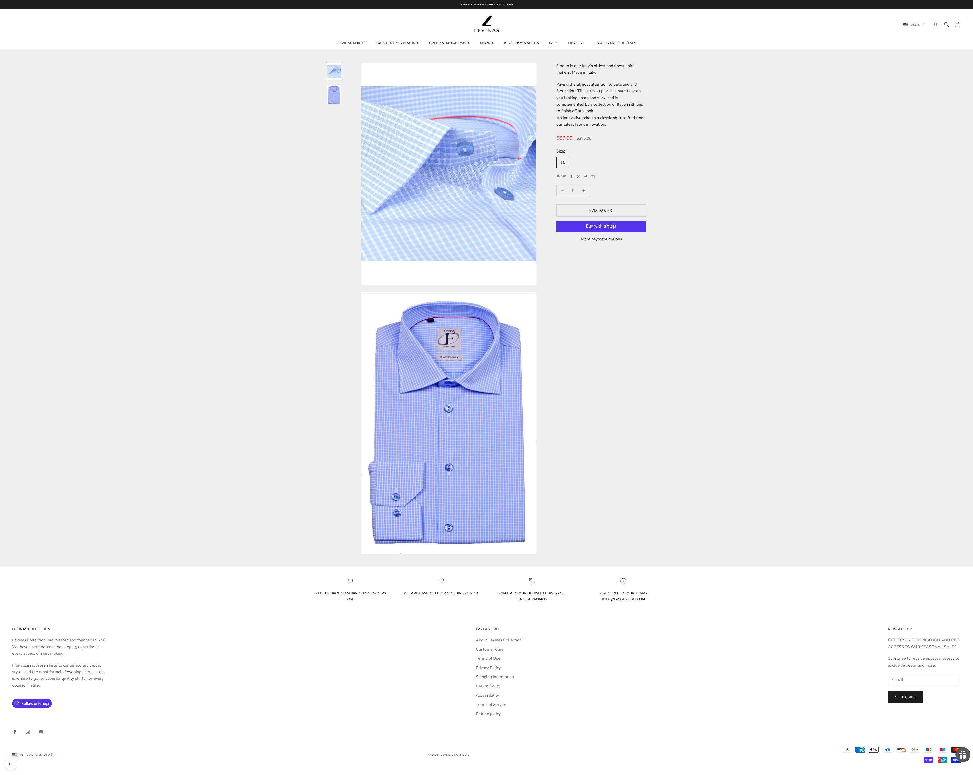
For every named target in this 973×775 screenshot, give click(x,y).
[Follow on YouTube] (41, 731)
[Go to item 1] (334, 71)
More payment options (601, 239)
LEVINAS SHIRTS (351, 43)
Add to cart (601, 210)
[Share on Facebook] (571, 177)
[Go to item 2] (334, 94)
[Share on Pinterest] (586, 177)
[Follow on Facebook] (14, 731)
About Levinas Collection (499, 640)
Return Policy (488, 686)
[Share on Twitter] (578, 177)
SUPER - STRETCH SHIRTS (397, 43)
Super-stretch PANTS (449, 43)
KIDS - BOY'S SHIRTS (521, 43)
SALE (553, 43)
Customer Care (490, 649)
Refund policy (488, 714)
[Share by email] (593, 177)
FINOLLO (576, 43)
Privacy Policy (488, 668)
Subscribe (905, 697)
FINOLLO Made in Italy (615, 43)
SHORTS (487, 43)
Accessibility (487, 695)
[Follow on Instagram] (27, 731)
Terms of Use (488, 658)
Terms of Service (491, 704)
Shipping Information (495, 677)
